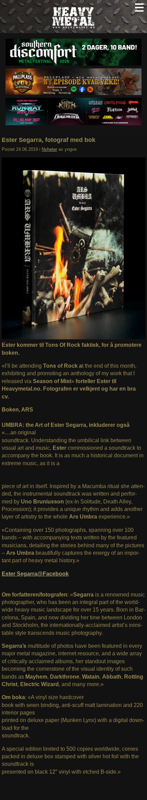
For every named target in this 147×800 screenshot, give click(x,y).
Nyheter (49, 149)
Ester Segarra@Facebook (35, 574)
